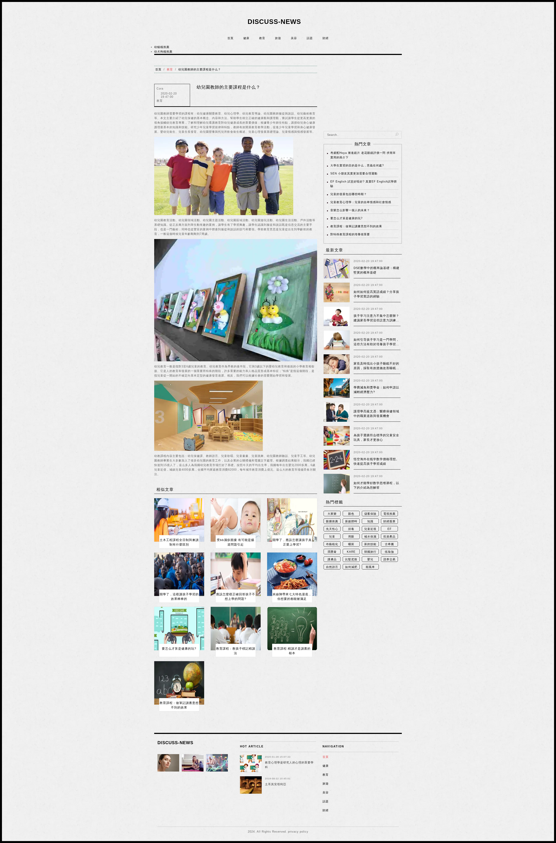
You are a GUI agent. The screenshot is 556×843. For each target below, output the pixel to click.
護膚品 (332, 559)
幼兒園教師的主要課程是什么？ (199, 69)
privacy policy (298, 831)
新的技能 (370, 544)
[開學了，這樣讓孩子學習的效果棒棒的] (179, 574)
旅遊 (278, 38)
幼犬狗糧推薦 (163, 51)
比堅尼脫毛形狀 (351, 560)
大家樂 (332, 513)
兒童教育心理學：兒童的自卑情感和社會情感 (360, 202)
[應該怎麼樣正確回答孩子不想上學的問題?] (236, 574)
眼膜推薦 (332, 521)
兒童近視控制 (370, 529)
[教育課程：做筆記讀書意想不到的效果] (179, 683)
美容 (294, 38)
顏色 (351, 513)
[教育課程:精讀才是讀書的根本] (292, 628)
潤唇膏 (332, 551)
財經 (326, 38)
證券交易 (389, 559)
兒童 (332, 536)
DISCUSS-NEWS (274, 21)
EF (389, 529)
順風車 (370, 567)
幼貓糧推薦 (161, 47)
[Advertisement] (363, 96)
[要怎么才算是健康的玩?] (179, 628)
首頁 (230, 38)
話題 (310, 38)
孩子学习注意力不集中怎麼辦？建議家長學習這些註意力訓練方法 (376, 320)
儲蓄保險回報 (370, 514)
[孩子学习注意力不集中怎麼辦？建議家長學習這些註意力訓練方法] (337, 316)
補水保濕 (370, 536)
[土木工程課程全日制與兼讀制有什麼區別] (179, 520)
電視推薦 (389, 513)
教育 (262, 38)
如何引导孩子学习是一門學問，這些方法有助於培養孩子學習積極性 (376, 344)
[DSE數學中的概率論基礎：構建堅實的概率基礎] (337, 268)
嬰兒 (370, 559)
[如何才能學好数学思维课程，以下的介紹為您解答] (337, 483)
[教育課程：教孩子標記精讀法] (236, 628)
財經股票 (389, 521)
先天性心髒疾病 (332, 529)
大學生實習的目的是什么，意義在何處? (357, 165)
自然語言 (332, 567)
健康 (246, 38)
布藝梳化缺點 (332, 545)
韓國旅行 (370, 551)
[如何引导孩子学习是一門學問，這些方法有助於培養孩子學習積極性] (337, 340)
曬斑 (351, 544)
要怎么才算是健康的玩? (179, 648)
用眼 (351, 536)
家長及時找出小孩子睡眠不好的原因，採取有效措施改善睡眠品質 (376, 368)
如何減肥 (351, 567)
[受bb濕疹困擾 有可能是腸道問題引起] (236, 520)
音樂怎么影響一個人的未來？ (350, 210)
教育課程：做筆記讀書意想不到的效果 (356, 226)
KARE (351, 551)
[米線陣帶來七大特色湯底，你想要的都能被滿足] (292, 574)
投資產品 (389, 536)
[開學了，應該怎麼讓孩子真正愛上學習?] (292, 520)
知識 (370, 521)
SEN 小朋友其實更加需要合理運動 (353, 173)
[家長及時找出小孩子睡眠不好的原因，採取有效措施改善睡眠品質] (337, 364)
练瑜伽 (389, 551)
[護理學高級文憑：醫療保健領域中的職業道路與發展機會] (337, 412)
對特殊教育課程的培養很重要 (350, 234)
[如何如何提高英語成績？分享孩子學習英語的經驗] (337, 292)
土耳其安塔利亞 (275, 784)
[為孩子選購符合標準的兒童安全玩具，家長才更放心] (337, 436)
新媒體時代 (351, 522)
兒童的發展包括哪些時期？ (348, 194)
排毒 (351, 529)
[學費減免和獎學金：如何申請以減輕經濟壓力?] (337, 388)
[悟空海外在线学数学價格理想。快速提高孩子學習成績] (337, 460)
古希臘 (389, 544)
